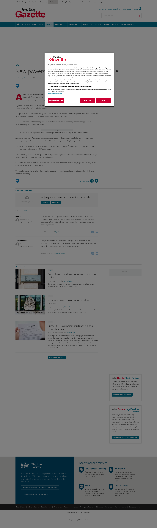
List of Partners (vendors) (55, 93)
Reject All (87, 100)
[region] (79, 80)
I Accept (103, 100)
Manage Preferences (56, 100)
